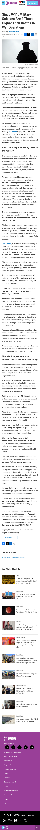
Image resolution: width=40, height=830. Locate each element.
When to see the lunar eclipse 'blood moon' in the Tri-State (27, 611)
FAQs (6, 799)
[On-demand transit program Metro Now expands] (8, 674)
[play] (3, 827)
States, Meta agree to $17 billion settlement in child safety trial (25, 690)
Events (6, 773)
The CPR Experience (10, 756)
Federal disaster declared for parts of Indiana (26, 705)
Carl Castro (6, 243)
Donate (33, 3)
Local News (19, 591)
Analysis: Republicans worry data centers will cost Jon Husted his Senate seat (26, 627)
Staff (5, 803)
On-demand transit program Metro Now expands (26, 674)
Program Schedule (10, 765)
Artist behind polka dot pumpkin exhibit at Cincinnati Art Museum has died (26, 580)
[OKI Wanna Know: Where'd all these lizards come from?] (8, 719)
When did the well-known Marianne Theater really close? (25, 596)
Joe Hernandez (14, 32)
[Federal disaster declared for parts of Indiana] (8, 704)
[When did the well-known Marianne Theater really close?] (8, 594)
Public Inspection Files (11, 790)
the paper (13, 131)
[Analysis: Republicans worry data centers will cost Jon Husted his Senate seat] (8, 625)
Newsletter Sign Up (10, 769)
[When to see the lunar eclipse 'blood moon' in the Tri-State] (8, 610)
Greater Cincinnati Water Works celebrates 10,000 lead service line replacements (26, 660)
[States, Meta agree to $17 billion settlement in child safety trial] (8, 689)
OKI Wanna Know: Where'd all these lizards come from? (27, 720)
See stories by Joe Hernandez (13, 557)
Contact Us (7, 778)
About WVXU (8, 760)
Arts (17, 575)
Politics (18, 622)
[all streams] (37, 827)
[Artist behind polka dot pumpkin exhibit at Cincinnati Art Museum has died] (8, 579)
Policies (6, 786)
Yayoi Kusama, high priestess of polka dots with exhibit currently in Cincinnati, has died (26, 643)
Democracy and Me (10, 782)
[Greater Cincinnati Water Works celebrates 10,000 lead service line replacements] (8, 658)
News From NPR (9, 537)
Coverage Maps (9, 795)
